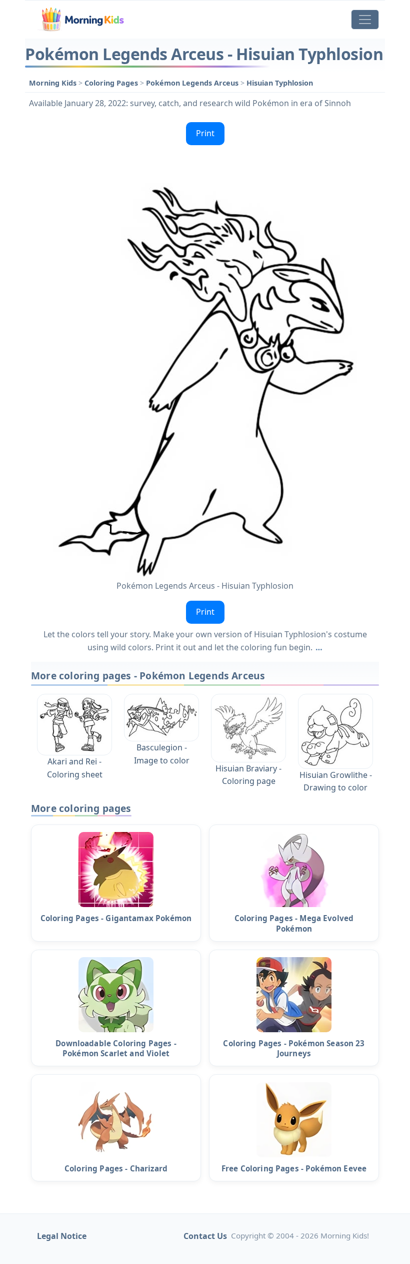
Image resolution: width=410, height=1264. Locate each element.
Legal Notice (61, 1235)
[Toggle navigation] (365, 20)
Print (205, 133)
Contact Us (205, 1235)
